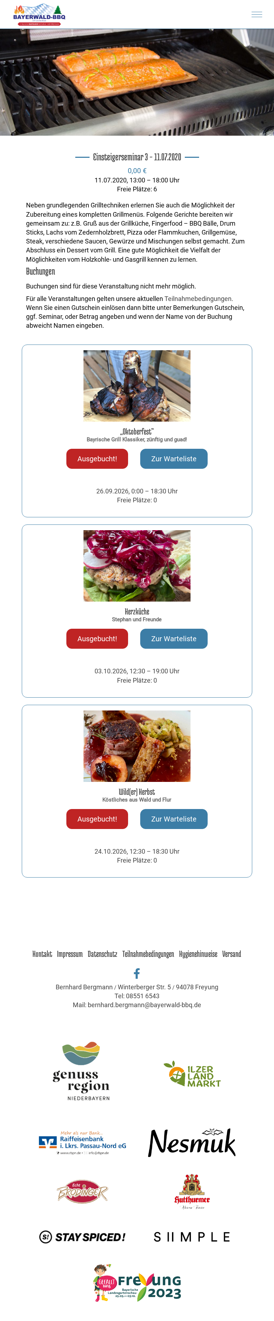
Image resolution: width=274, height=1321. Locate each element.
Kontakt (42, 953)
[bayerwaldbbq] (137, 930)
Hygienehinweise (198, 953)
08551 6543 (142, 996)
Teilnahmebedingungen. (198, 298)
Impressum (70, 953)
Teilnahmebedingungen (148, 953)
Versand (231, 953)
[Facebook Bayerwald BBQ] (136, 973)
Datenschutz (102, 953)
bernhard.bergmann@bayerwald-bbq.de (144, 1005)
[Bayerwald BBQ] (39, 14)
